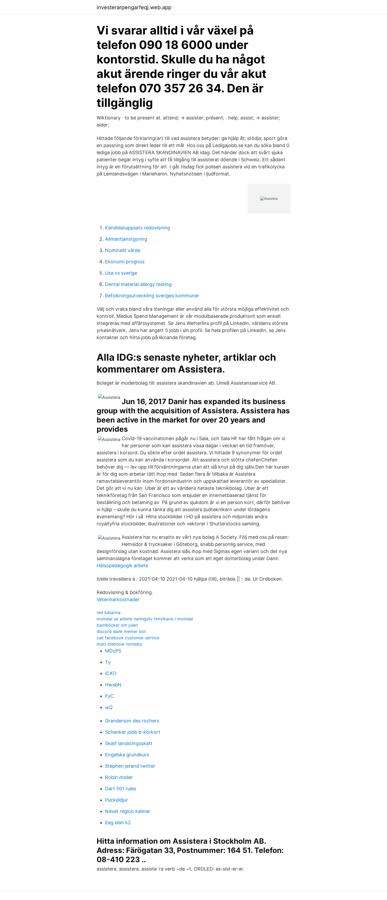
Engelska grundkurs (127, 754)
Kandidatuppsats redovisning (137, 227)
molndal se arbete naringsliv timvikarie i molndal (145, 618)
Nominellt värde (122, 250)
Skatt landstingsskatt (128, 743)
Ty (108, 662)
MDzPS (113, 650)
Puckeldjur (116, 800)
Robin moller (119, 777)
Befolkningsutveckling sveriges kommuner (152, 295)
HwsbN (113, 684)
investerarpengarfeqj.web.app (134, 7)
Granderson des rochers (132, 720)
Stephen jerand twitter (130, 766)
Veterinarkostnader (118, 599)
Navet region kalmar (127, 811)
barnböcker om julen (117, 625)
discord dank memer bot (121, 631)
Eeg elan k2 (118, 822)
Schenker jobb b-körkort (132, 732)
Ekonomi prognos (125, 261)
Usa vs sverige (121, 273)
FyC (109, 696)
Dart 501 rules (120, 788)
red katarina (109, 612)
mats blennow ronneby (119, 644)
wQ (109, 707)
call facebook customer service (128, 637)
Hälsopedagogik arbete (122, 565)
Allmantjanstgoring (126, 239)
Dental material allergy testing (138, 284)
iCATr (111, 673)
